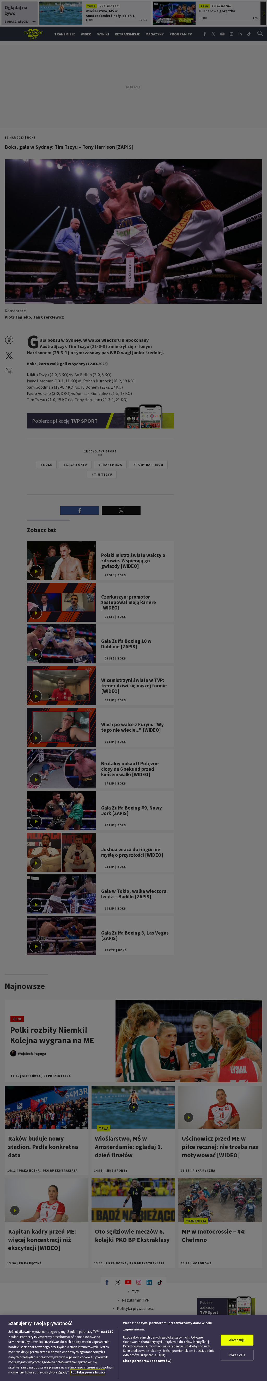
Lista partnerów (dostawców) (147, 1361)
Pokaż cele (237, 1355)
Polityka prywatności (87, 1372)
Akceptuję (237, 1340)
